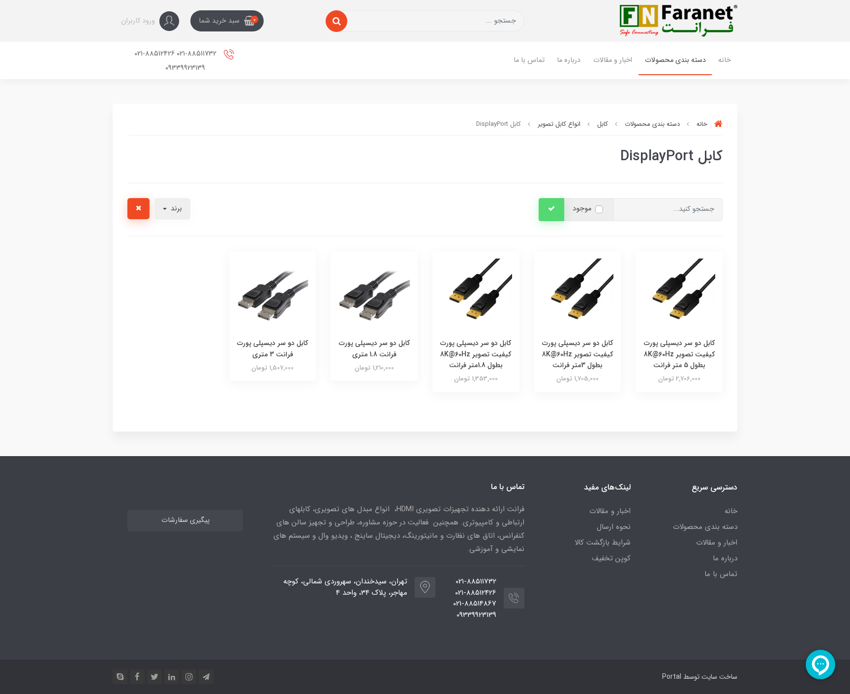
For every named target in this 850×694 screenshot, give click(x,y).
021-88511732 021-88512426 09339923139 (176, 61)
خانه (724, 60)
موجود (582, 208)
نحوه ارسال (614, 527)
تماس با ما (529, 60)
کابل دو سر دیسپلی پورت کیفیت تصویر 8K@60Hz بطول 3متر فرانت (577, 354)
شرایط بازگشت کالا (603, 543)
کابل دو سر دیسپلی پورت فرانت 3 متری (272, 348)
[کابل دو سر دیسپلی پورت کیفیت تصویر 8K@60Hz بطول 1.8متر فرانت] (476, 294)
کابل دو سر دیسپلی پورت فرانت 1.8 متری (374, 348)
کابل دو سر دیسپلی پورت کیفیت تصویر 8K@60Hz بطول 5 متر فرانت (679, 354)
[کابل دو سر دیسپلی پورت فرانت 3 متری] (273, 294)
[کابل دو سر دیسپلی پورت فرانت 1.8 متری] (374, 294)
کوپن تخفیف (611, 558)
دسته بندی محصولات (675, 60)
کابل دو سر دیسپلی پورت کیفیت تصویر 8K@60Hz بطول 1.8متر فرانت (475, 354)
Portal (671, 676)
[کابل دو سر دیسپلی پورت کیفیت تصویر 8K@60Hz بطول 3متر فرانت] (578, 294)
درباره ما (568, 60)
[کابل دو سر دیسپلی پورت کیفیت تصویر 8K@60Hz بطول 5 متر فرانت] (679, 294)
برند (175, 208)
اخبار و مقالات (612, 60)
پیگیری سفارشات (185, 520)
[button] (227, 21)
